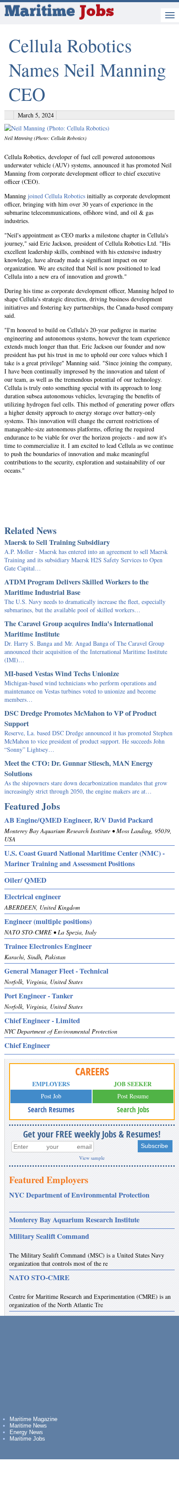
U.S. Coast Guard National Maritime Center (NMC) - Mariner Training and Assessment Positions (84, 858)
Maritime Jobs (27, 1438)
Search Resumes (51, 1109)
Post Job (51, 1096)
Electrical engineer (32, 896)
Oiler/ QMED (25, 880)
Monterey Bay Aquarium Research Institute (74, 1219)
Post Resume (133, 1096)
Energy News (26, 1432)
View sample (92, 1157)
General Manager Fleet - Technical (56, 971)
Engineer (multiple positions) (48, 921)
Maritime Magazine (33, 1419)
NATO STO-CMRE (39, 1277)
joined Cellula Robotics (56, 196)
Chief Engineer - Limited (42, 1020)
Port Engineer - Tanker (38, 996)
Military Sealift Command (49, 1236)
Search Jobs (133, 1109)
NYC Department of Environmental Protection (79, 1195)
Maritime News (28, 1425)
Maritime (59, 12)
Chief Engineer (27, 1045)
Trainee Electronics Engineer (48, 946)
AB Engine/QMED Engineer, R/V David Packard (78, 820)
